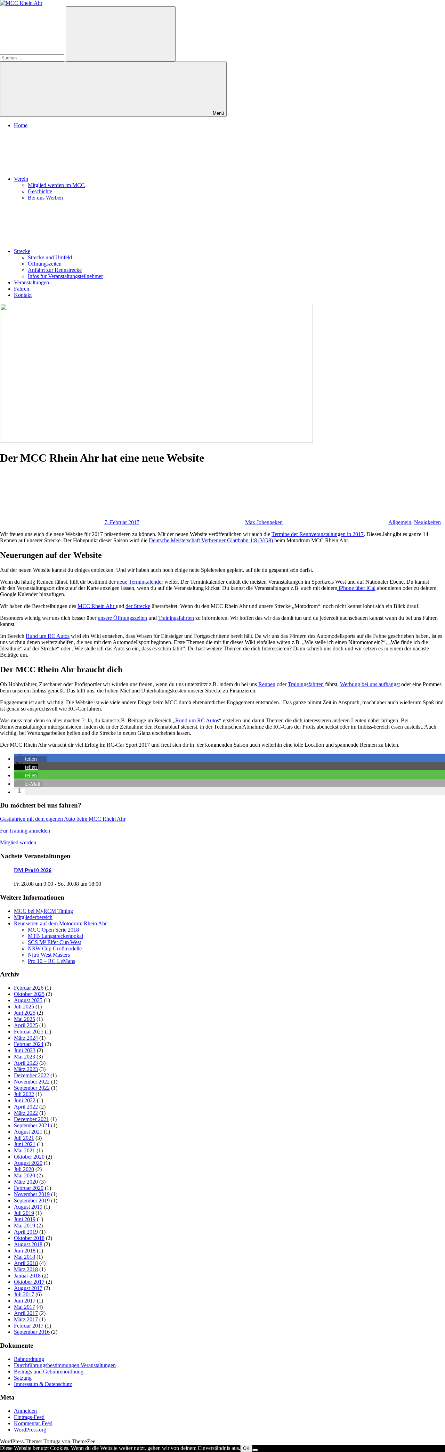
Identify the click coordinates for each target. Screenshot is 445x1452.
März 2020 (26, 1182)
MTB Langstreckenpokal (55, 936)
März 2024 (26, 1038)
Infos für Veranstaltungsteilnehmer (65, 276)
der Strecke (138, 606)
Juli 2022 (24, 1094)
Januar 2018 (27, 1276)
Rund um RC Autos (48, 636)
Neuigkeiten (427, 522)
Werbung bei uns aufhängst (370, 684)
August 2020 (28, 1163)
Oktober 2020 (29, 1157)
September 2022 (32, 1088)
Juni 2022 (24, 1100)
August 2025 (28, 1000)
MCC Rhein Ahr (97, 606)
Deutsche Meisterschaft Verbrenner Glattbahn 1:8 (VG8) (211, 540)
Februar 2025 (28, 1032)
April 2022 (26, 1107)
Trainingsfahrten (176, 618)
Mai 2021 (24, 1150)
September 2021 (32, 1125)
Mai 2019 (24, 1225)
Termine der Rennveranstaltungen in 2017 (318, 534)
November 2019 (32, 1194)
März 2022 (26, 1113)
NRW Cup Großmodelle (55, 948)
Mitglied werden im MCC (56, 185)
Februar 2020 (28, 1188)
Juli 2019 (24, 1213)
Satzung (23, 1378)
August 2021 (28, 1132)
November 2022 (32, 1082)
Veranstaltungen (31, 282)
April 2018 (26, 1263)
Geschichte (40, 191)
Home (20, 125)
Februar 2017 (28, 1326)
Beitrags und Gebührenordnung (48, 1371)
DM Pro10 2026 (32, 870)
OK (246, 1448)
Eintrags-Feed (29, 1417)
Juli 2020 (24, 1169)
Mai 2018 (24, 1257)
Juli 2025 (24, 1006)
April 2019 (26, 1232)
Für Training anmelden (25, 831)
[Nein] (255, 1450)
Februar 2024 (28, 1044)
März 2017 (26, 1319)
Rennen (266, 684)
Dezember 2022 (31, 1075)
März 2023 (26, 1069)
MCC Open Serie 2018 (53, 930)
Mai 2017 (24, 1307)
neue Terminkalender (140, 582)
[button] (30, 759)
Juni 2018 (24, 1251)
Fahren (21, 289)
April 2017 (26, 1313)
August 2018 (28, 1244)
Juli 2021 (24, 1138)
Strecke (22, 251)
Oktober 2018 (29, 1238)
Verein (21, 179)
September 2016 (32, 1332)
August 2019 (28, 1207)
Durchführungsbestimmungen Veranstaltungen (65, 1365)
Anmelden (25, 1411)
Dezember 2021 (31, 1119)
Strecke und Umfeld (50, 257)
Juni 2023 (24, 1050)
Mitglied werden (18, 842)
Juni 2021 (24, 1144)
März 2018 (26, 1269)
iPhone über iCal (356, 588)
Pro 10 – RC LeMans (51, 961)
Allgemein (399, 522)
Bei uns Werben (45, 198)
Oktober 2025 (29, 994)
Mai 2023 (24, 1057)
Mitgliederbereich (33, 917)
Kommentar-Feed (33, 1423)
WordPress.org (30, 1430)
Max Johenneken (264, 522)
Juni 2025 (24, 1013)
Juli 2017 (24, 1294)
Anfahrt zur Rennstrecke (55, 270)
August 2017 (28, 1288)
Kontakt (23, 295)
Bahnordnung (29, 1359)
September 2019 (32, 1200)
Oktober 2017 (29, 1282)
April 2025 (26, 1025)
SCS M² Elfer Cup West (54, 942)
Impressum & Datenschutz (43, 1384)
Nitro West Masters (49, 955)
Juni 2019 (24, 1219)
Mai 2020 (24, 1175)
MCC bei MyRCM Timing (43, 911)
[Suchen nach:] (33, 57)
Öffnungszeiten (45, 264)
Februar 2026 (28, 988)
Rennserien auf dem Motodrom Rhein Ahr (60, 923)
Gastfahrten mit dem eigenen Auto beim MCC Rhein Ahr (63, 819)
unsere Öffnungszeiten (122, 618)
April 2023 (26, 1063)
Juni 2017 (24, 1301)
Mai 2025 (24, 1019)
